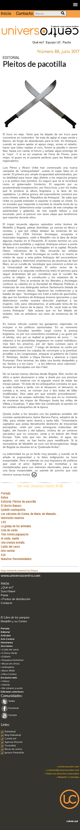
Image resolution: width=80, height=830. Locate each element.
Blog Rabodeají (13, 735)
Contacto (24, 13)
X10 (3, 554)
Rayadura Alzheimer (13, 660)
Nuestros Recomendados (16, 558)
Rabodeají (10, 731)
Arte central (8, 550)
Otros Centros (9, 674)
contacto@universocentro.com (63, 770)
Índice (4, 497)
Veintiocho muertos (12, 517)
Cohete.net (10, 738)
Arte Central (7, 639)
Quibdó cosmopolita (13, 509)
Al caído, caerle (10, 538)
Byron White (8, 670)
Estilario (6, 656)
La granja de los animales (16, 526)
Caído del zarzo (10, 546)
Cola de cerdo (9, 530)
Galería (6, 684)
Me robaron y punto (12, 688)
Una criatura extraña (12, 542)
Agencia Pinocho (14, 742)
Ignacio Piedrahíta (14, 752)
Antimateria (8, 667)
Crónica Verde (9, 653)
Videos (6, 681)
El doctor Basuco (11, 505)
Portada (5, 493)
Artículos (6, 635)
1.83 (3, 522)
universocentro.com (68, 766)
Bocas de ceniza (11, 663)
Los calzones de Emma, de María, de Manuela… (29, 513)
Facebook (13, 708)
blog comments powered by (19, 570)
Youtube (12, 715)
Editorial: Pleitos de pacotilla (18, 501)
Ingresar (5, 828)
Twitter (11, 701)
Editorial (5, 632)
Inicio (6, 13)
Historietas (7, 642)
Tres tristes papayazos (15, 534)
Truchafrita (10, 745)
